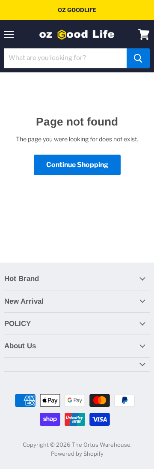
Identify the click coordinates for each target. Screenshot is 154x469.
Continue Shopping (77, 165)
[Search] (138, 58)
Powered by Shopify (77, 453)
